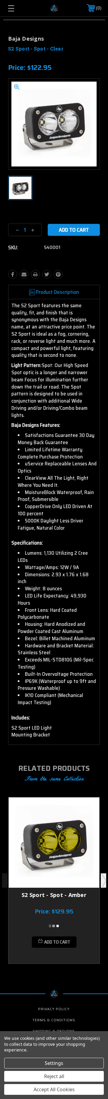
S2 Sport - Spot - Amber (54, 894)
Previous (5, 880)
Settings (54, 1063)
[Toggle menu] (17, 8)
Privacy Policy (54, 1009)
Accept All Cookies (54, 1089)
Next (103, 880)
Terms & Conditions (53, 1020)
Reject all (54, 1076)
